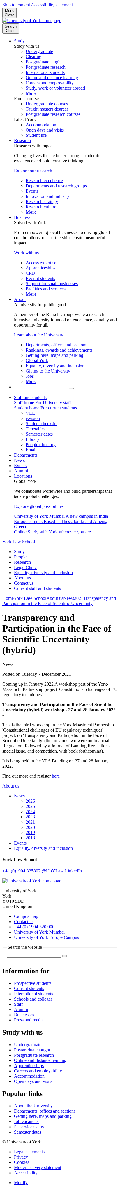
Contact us (23, 583)
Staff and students (30, 397)
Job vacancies (26, 1121)
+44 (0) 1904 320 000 (34, 926)
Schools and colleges (33, 998)
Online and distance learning (40, 1060)
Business (22, 217)
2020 (30, 827)
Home (8, 598)
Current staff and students (37, 588)
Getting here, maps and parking (43, 1116)
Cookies (21, 1162)
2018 (30, 837)
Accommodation (29, 1076)
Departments (25, 455)
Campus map (26, 916)
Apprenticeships (29, 1065)
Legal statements (29, 1151)
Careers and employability (38, 1070)
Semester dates (27, 1131)
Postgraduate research (34, 1055)
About (20, 299)
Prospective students (32, 983)
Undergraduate (27, 1044)
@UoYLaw (53, 870)
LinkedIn (73, 870)
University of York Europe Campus (46, 937)
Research (22, 140)
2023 (30, 816)
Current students (29, 988)
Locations (23, 475)
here (56, 776)
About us (22, 577)
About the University (33, 1105)
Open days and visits (33, 1081)
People (20, 556)
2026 (30, 801)
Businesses (24, 1014)
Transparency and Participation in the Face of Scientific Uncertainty (59, 601)
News (19, 460)
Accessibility (26, 1172)
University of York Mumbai (39, 932)
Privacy (21, 1156)
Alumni (21, 470)
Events (20, 465)
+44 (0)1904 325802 (22, 870)
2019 (30, 832)
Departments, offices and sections (44, 1111)
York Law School (18, 541)
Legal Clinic (25, 567)
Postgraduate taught (32, 1049)
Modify (21, 1182)
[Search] (71, 388)
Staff (18, 1004)
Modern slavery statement (37, 1167)
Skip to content (16, 4)
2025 (30, 806)
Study (19, 40)
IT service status (29, 1126)
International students (33, 993)
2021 (78, 598)
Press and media (29, 1019)
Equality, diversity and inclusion (43, 572)
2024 (30, 811)
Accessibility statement (52, 4)
